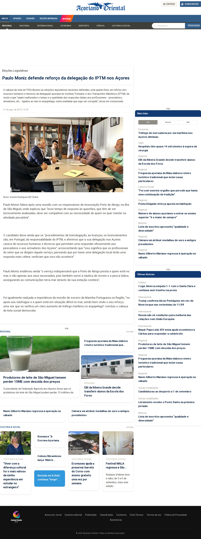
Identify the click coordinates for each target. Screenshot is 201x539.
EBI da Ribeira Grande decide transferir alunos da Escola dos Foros (104, 391)
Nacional (24, 26)
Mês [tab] (188, 122)
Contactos (121, 515)
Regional (7, 26)
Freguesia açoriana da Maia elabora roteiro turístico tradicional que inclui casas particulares (106, 344)
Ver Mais (129, 332)
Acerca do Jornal (53, 515)
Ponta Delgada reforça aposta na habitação (164, 203)
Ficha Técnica (136, 515)
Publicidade (91, 515)
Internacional (45, 26)
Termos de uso (154, 515)
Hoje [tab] (147, 122)
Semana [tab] (168, 122)
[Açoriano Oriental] (16, 522)
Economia (66, 26)
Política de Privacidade (176, 515)
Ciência (100, 26)
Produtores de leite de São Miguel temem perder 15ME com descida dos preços (34, 379)
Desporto (84, 26)
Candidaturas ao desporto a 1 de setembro (164, 391)
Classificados (106, 515)
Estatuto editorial (73, 515)
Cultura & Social (121, 26)
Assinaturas (116, 520)
